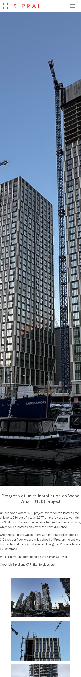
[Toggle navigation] (72, 6)
